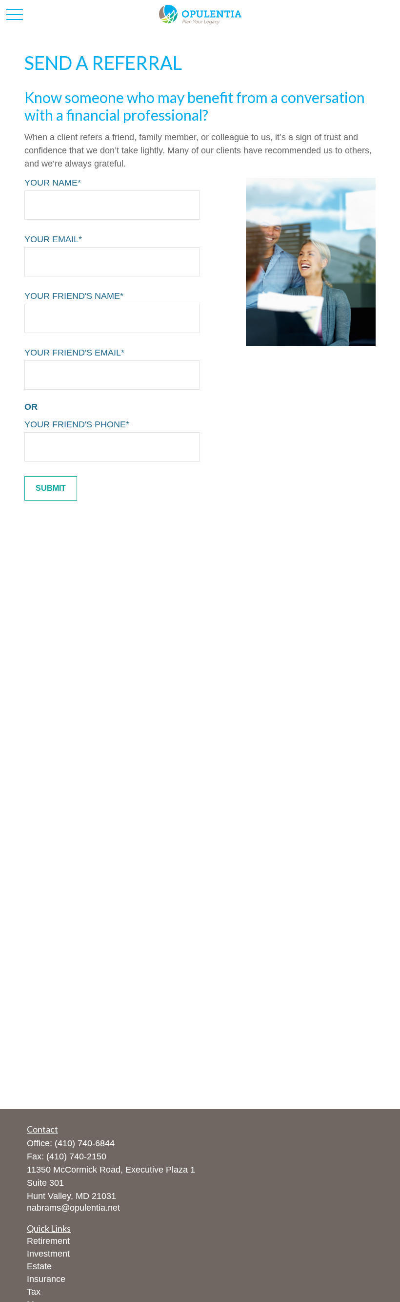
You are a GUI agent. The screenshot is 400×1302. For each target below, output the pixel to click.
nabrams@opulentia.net (73, 1208)
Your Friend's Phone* (76, 424)
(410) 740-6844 (85, 1143)
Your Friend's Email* (74, 352)
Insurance (46, 1279)
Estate (39, 1266)
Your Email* (53, 239)
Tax (33, 1292)
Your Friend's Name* (73, 296)
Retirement (48, 1241)
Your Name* (52, 183)
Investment (48, 1254)
